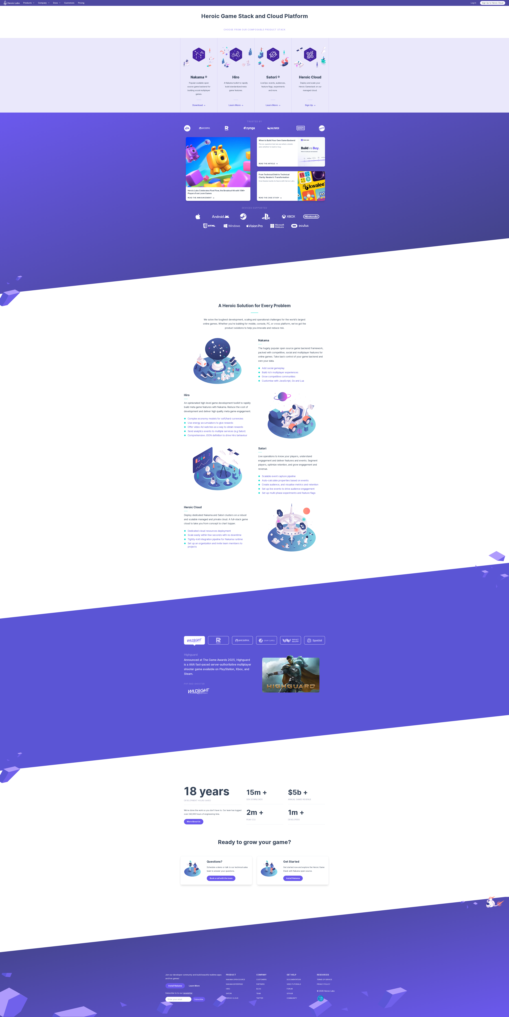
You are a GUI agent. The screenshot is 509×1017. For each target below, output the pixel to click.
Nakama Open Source (235, 979)
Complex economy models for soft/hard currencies (215, 418)
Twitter (259, 998)
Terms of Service (324, 979)
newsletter (187, 993)
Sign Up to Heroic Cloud (492, 3)
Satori (229, 993)
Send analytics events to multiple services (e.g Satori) (217, 431)
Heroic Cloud (232, 998)
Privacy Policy (323, 984)
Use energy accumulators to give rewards (210, 422)
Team (258, 993)
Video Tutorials (294, 984)
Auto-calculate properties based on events (285, 480)
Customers (69, 3)
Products (27, 3)
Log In (473, 3)
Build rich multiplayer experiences (280, 372)
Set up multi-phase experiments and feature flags (288, 493)
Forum (290, 989)
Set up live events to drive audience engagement (288, 488)
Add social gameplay (273, 368)
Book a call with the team (221, 878)
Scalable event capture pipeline (279, 476)
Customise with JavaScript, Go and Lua (283, 380)
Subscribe (198, 999)
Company (42, 3)
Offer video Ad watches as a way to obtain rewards (215, 427)
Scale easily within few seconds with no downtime (214, 535)
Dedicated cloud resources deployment (209, 530)
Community (292, 998)
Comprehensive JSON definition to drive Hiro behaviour (217, 435)
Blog (258, 989)
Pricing (81, 3)
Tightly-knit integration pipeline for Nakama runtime (215, 539)
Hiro (228, 989)
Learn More (194, 986)
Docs (55, 3)
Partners (260, 984)
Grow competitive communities (278, 376)
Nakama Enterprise (234, 984)
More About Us (193, 821)
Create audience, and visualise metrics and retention (290, 484)
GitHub (290, 993)
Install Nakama (293, 878)
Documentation (294, 979)
